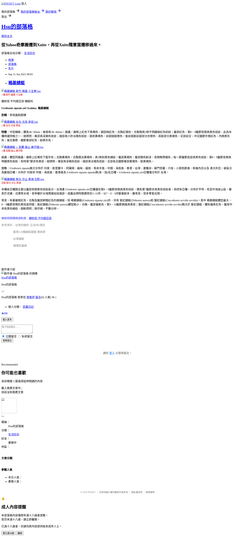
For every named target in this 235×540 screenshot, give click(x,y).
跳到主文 (6, 36)
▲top (4, 312)
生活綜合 (29, 53)
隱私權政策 (136, 492)
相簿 (11, 60)
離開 (20, 533)
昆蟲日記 (28, 306)
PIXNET (92, 492)
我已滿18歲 (8, 533)
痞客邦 (30, 297)
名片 (11, 68)
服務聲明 (150, 492)
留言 (38, 297)
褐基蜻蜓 (16, 83)
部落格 (12, 64)
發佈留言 (7, 340)
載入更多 (7, 319)
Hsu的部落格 (17, 27)
